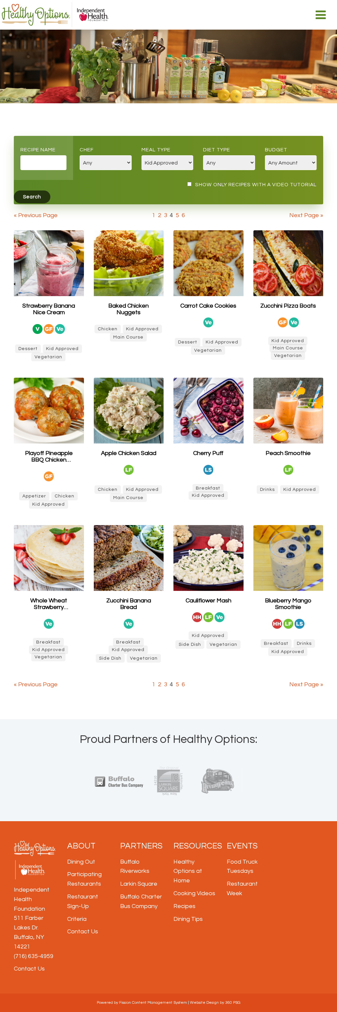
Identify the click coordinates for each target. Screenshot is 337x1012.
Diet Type (216, 149)
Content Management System (159, 1002)
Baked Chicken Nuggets (128, 309)
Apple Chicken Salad (128, 453)
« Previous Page (36, 215)
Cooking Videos (194, 893)
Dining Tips (188, 919)
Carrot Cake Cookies (208, 306)
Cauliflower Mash (208, 600)
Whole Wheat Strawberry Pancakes (48, 604)
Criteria (77, 919)
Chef (87, 149)
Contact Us (29, 969)
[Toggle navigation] (321, 15)
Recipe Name (38, 149)
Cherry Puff (208, 453)
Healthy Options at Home (187, 871)
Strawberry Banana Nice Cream (48, 309)
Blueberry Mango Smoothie (288, 603)
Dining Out (81, 862)
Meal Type (156, 149)
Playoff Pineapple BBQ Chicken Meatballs (49, 456)
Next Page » (306, 215)
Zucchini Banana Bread (128, 603)
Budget (276, 149)
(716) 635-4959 (33, 956)
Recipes (184, 906)
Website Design (204, 1002)
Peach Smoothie (288, 453)
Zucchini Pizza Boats (288, 306)
